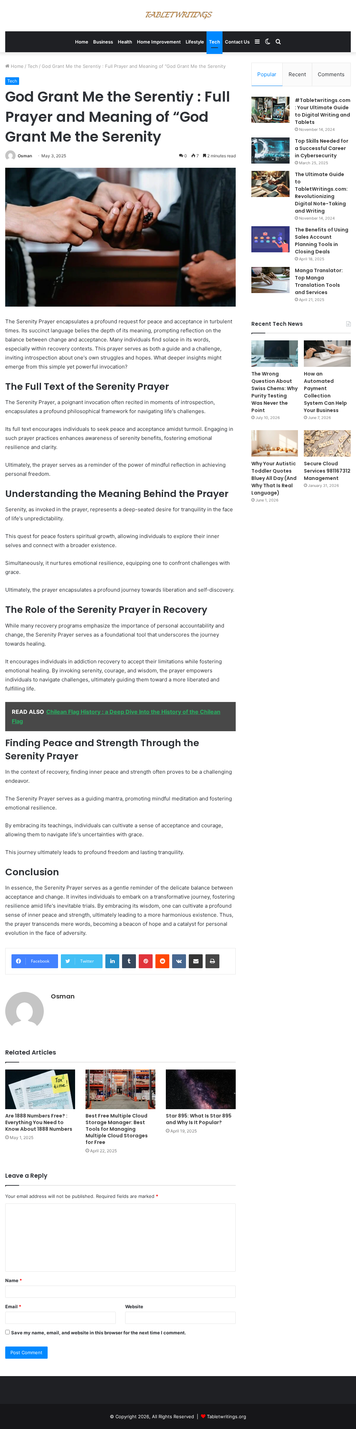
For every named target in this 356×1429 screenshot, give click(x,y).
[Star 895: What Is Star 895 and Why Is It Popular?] (201, 1089)
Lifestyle (195, 42)
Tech (214, 42)
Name (13, 1280)
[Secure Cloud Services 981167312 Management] (327, 443)
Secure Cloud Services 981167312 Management (327, 471)
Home (81, 42)
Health (125, 42)
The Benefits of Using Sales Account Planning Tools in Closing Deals (321, 240)
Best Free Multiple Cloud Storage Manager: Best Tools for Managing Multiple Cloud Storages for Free (117, 1129)
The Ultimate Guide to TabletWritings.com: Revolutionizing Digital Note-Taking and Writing (321, 192)
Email (13, 1306)
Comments (331, 74)
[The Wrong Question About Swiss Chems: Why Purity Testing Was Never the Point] (274, 353)
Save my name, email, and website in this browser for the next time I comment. (98, 1332)
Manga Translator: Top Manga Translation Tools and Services (319, 281)
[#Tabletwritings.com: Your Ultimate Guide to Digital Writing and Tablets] (270, 110)
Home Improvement (159, 42)
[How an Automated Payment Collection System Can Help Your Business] (327, 353)
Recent (297, 74)
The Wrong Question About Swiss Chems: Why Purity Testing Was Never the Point (274, 392)
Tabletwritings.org (226, 1416)
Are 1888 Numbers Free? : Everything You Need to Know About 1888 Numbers (38, 1122)
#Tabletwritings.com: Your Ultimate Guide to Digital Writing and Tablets (322, 111)
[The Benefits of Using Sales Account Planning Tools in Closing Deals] (270, 239)
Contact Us (237, 42)
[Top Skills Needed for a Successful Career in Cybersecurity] (270, 150)
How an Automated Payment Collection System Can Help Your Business (325, 392)
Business (103, 42)
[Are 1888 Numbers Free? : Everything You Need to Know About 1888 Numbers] (40, 1089)
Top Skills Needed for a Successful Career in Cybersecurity (321, 148)
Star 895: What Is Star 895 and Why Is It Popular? (199, 1119)
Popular (266, 74)
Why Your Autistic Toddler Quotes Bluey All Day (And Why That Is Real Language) (274, 478)
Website (134, 1306)
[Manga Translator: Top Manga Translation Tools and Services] (270, 280)
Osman (25, 155)
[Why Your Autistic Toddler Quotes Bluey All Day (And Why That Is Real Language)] (274, 443)
